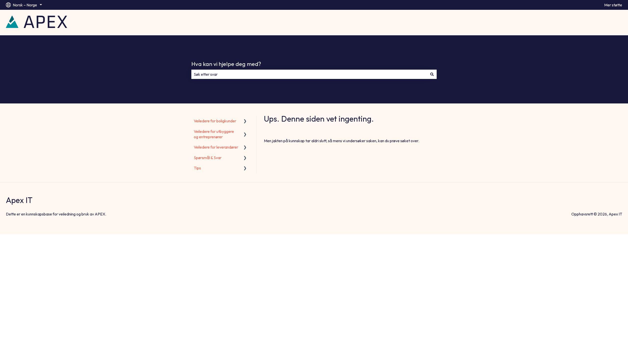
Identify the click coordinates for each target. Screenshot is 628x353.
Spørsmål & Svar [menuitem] (208, 157)
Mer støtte (613, 4)
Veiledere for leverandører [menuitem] (216, 147)
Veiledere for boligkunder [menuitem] (215, 120)
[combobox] (309, 74)
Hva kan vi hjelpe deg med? (226, 63)
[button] (245, 121)
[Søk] (432, 74)
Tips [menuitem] (197, 167)
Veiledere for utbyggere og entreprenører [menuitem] (214, 134)
